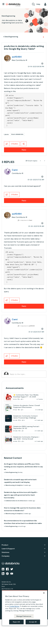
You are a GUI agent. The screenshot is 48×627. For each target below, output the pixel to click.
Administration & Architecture (16, 501)
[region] (24, 608)
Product (5, 545)
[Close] (43, 592)
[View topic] (8, 397)
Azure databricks (17, 134)
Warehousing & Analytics (14, 485)
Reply (24, 150)
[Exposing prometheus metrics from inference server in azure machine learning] (44, 161)
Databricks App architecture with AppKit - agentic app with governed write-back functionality (21, 495)
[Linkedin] (3, 569)
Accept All (33, 622)
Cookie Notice (14, 606)
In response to (25, 220)
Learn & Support (8, 549)
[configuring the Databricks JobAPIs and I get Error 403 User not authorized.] (41, 161)
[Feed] (3, 573)
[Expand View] (44, 545)
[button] (6, 143)
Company (5, 556)
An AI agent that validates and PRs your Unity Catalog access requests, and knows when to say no (23, 466)
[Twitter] (11, 569)
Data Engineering (11, 37)
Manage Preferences (23, 616)
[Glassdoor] (7, 573)
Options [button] (43, 37)
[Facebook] (7, 569)
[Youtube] (11, 573)
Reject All (16, 622)
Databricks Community (13, 5)
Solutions (5, 552)
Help (38, 4)
